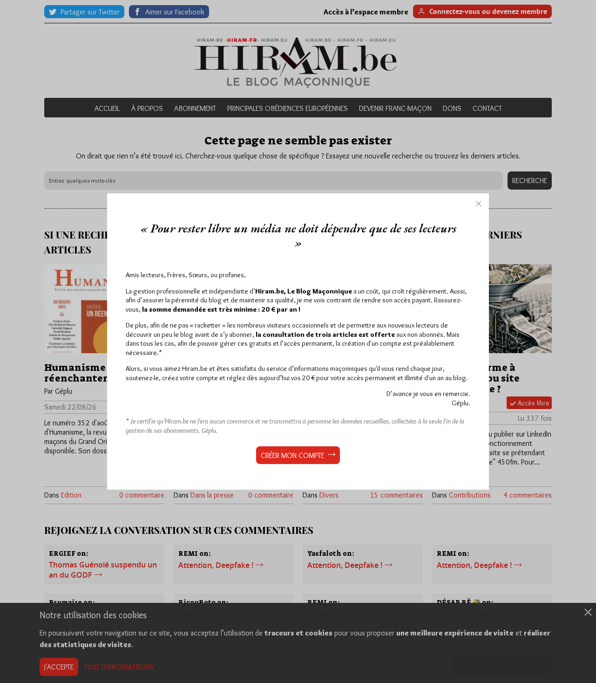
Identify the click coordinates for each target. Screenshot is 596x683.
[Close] (478, 203)
